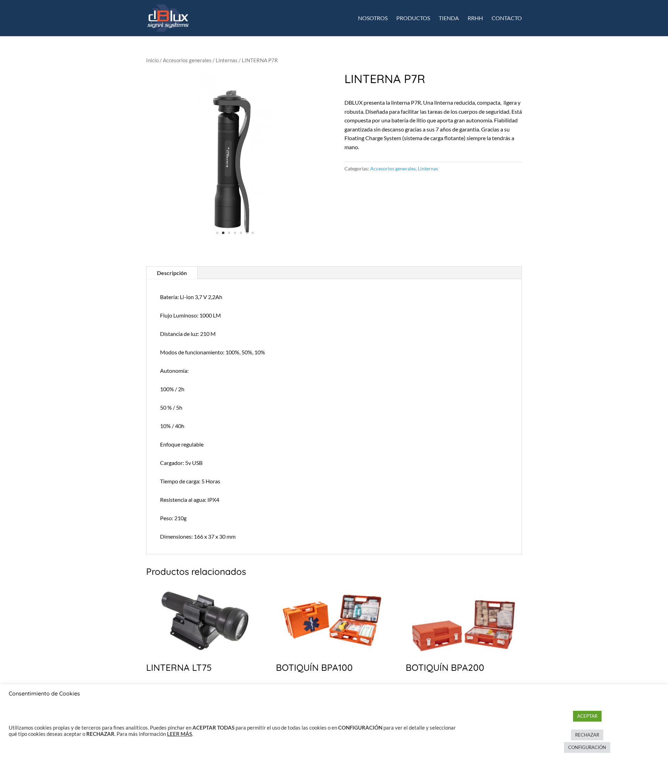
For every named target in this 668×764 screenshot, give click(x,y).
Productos (413, 18)
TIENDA (449, 18)
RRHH (475, 18)
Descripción (172, 273)
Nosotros (373, 18)
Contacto (507, 18)
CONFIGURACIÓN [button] (587, 747)
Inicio (152, 60)
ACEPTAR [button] (587, 716)
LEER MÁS (179, 734)
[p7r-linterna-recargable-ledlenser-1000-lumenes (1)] (235, 245)
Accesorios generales (187, 60)
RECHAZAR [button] (587, 735)
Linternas (227, 60)
